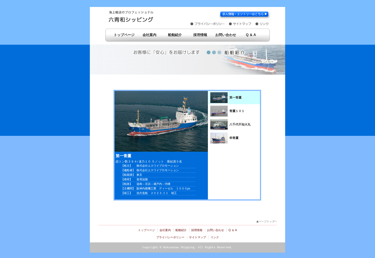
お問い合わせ (225, 35)
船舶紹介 (175, 35)
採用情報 (200, 35)
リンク (215, 237)
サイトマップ (197, 237)
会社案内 (149, 35)
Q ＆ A (251, 35)
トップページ (124, 35)
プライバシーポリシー (170, 237)
